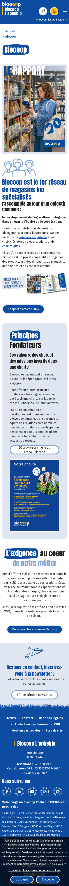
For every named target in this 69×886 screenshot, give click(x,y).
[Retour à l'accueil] (11, 4)
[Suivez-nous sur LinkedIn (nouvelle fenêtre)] (19, 791)
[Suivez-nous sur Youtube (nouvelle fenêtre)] (32, 791)
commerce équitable (33, 237)
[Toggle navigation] (65, 12)
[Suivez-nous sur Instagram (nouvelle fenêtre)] (44, 791)
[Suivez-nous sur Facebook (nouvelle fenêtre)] (6, 791)
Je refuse (22, 879)
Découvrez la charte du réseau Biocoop (39, 450)
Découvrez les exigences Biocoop (37, 630)
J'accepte (48, 879)
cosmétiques (11, 246)
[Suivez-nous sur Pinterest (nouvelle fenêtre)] (57, 791)
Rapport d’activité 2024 (26, 310)
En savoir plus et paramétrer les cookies (34, 870)
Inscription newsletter (37, 695)
